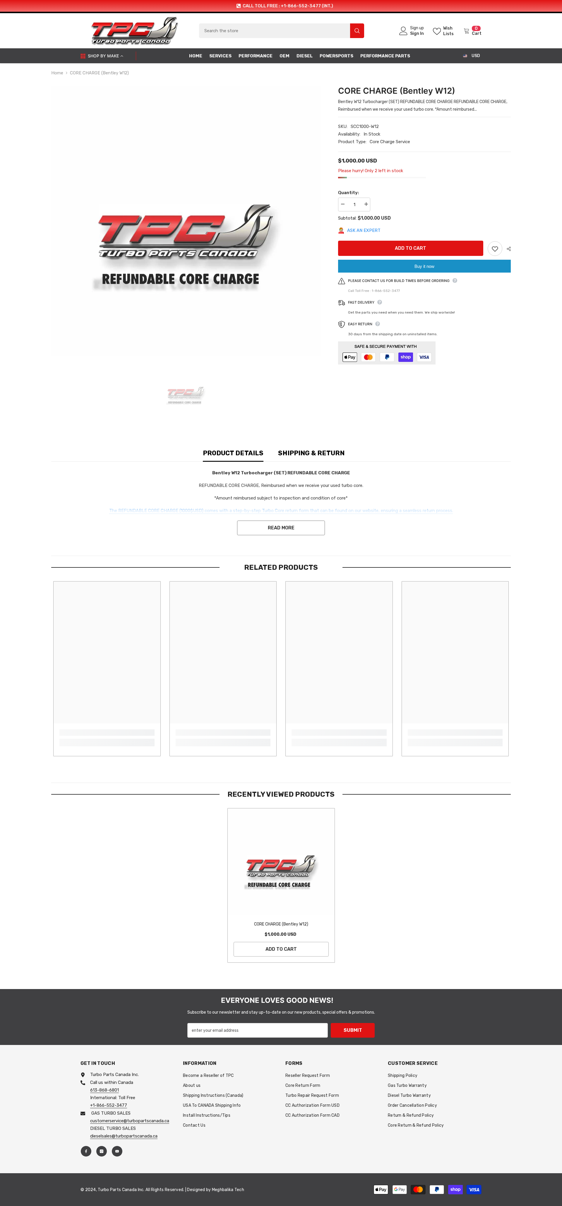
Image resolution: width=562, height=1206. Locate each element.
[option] (281, 6)
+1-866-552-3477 (108, 1105)
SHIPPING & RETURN (311, 453)
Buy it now (424, 266)
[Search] (281, 30)
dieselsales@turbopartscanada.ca (123, 1136)
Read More (281, 528)
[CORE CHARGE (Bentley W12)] (281, 861)
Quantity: (348, 192)
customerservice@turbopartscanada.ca (129, 1120)
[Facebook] (86, 1151)
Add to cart (410, 248)
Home (57, 73)
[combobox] (274, 30)
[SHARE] (506, 249)
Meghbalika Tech (228, 1189)
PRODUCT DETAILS (233, 453)
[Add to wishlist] (495, 248)
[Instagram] (101, 1151)
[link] (107, 732)
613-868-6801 (104, 1090)
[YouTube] (117, 1151)
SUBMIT (353, 1030)
